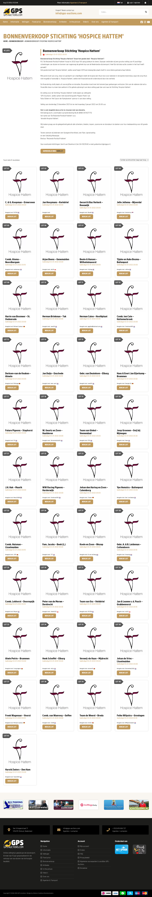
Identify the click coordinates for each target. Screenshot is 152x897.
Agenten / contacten (70, 831)
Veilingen (25, 22)
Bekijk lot (12, 217)
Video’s (86, 22)
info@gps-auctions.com (69, 13)
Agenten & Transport (109, 22)
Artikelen (63, 22)
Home (5, 22)
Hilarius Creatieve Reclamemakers (43, 893)
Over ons (95, 22)
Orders (82, 850)
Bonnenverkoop (50, 22)
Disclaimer (83, 868)
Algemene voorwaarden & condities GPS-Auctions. (93, 863)
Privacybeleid (84, 858)
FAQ (81, 854)
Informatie (14, 22)
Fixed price (36, 22)
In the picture (74, 22)
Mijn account (84, 846)
